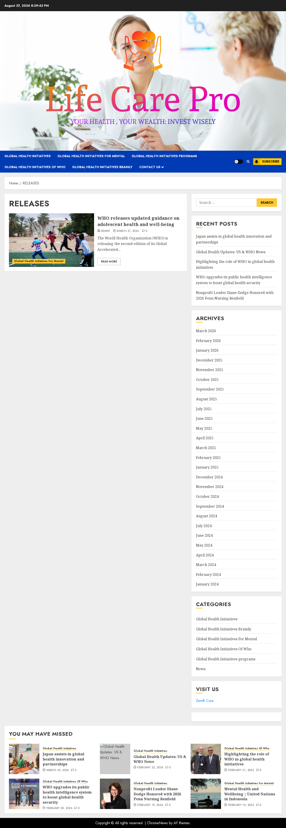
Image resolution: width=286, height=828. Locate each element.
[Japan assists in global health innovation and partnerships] (24, 759)
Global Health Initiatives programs (164, 156)
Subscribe (270, 161)
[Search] (248, 161)
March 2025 (206, 447)
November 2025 (209, 369)
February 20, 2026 (59, 808)
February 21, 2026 (241, 770)
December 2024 (209, 477)
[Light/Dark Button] (238, 161)
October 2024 (207, 496)
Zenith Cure (205, 700)
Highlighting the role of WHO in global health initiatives (246, 759)
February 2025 (208, 457)
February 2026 (208, 340)
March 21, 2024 (128, 231)
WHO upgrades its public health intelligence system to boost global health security (67, 795)
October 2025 (207, 379)
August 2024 (206, 515)
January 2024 (207, 584)
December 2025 (209, 360)
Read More (109, 262)
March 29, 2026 (57, 770)
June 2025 (204, 418)
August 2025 (206, 399)
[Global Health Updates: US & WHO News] (115, 759)
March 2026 (206, 330)
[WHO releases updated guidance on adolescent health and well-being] (51, 240)
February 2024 (208, 574)
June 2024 (204, 535)
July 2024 (204, 525)
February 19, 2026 (150, 805)
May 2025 (204, 428)
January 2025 (207, 467)
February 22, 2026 (150, 767)
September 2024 (210, 506)
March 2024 (206, 564)
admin (105, 231)
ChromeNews (157, 823)
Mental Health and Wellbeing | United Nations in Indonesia (249, 793)
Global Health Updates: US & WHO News (230, 251)
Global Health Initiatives (27, 156)
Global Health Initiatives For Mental (91, 156)
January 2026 (207, 350)
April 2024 (205, 555)
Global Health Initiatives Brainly (102, 167)
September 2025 (210, 389)
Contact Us (149, 167)
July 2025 (204, 408)
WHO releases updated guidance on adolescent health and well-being (138, 221)
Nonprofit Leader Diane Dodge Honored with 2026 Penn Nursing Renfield (157, 793)
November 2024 (209, 486)
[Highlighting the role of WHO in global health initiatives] (206, 759)
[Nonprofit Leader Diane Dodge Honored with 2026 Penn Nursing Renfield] (115, 794)
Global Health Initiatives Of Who (34, 167)
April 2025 (205, 437)
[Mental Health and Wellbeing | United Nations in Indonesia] (206, 794)
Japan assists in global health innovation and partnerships (63, 759)
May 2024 (204, 545)
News (201, 668)
